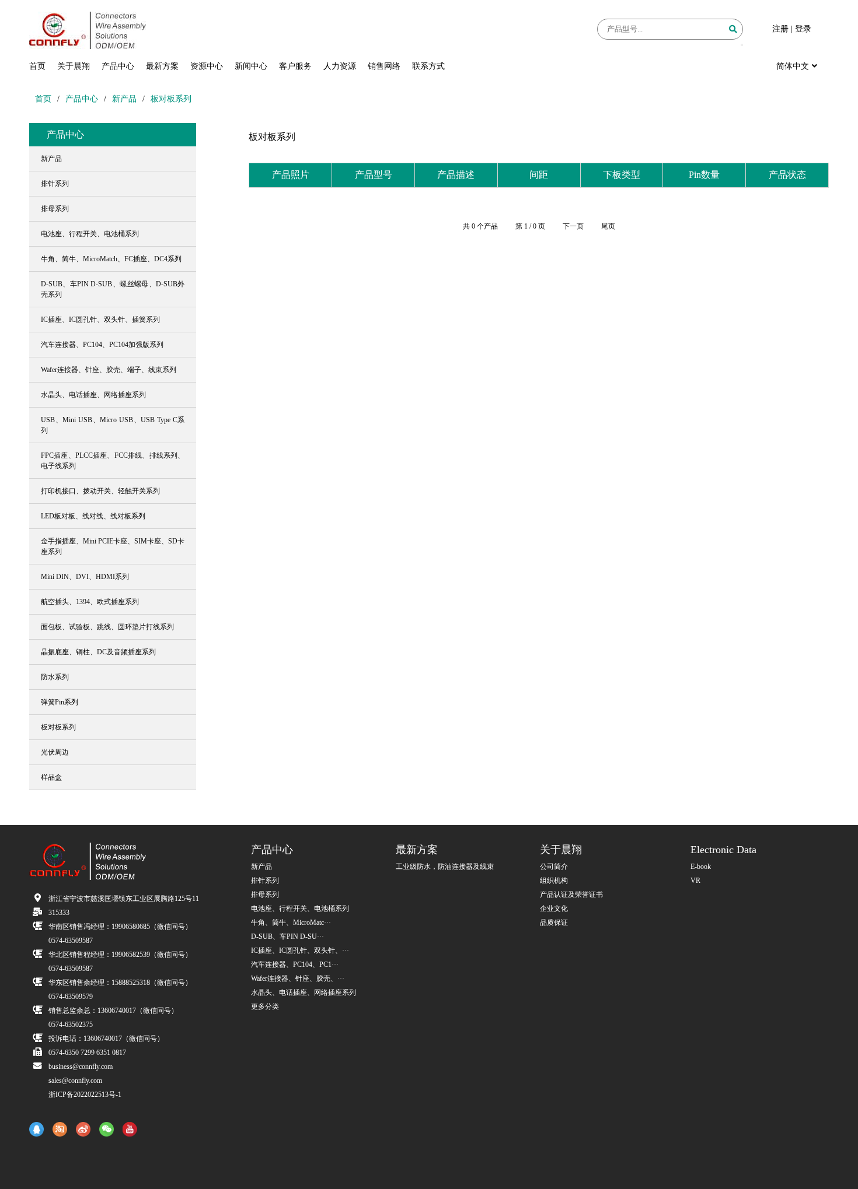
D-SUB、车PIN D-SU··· (287, 936)
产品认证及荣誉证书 (571, 894)
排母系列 (265, 894)
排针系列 (265, 880)
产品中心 (118, 66)
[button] (742, 45)
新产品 (124, 98)
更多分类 (265, 1006)
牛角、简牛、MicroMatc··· (291, 922)
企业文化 (554, 908)
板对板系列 (171, 98)
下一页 (573, 226)
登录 (803, 28)
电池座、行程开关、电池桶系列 (300, 908)
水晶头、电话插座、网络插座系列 (303, 992)
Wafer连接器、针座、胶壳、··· (297, 978)
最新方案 (162, 66)
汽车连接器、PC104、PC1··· (295, 964)
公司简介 (554, 866)
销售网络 (384, 66)
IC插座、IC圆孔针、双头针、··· (300, 950)
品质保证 (554, 922)
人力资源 (339, 66)
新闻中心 (251, 66)
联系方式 (428, 66)
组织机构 (554, 880)
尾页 (608, 226)
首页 (37, 66)
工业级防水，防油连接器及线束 (445, 866)
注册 (780, 28)
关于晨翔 (73, 66)
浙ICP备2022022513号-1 (84, 1094)
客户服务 (295, 66)
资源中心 (206, 66)
